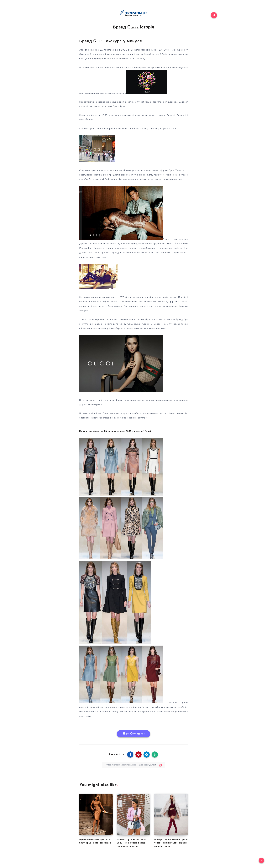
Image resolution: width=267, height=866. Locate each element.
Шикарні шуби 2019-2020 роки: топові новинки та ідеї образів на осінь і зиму (171, 843)
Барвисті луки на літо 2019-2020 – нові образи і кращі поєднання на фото (131, 843)
